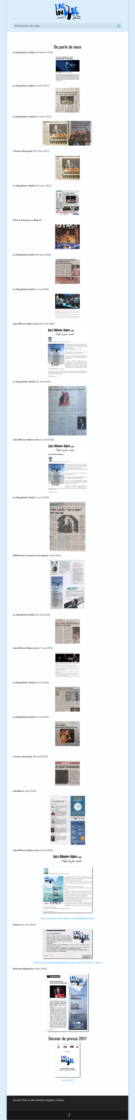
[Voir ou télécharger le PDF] (67, 1002)
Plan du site (28, 1100)
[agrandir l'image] (67, 526)
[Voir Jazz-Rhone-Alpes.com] (67, 859)
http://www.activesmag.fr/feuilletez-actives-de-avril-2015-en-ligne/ (67, 962)
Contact (60, 1100)
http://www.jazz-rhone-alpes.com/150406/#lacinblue (67, 918)
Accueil (16, 1100)
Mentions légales (45, 1100)
